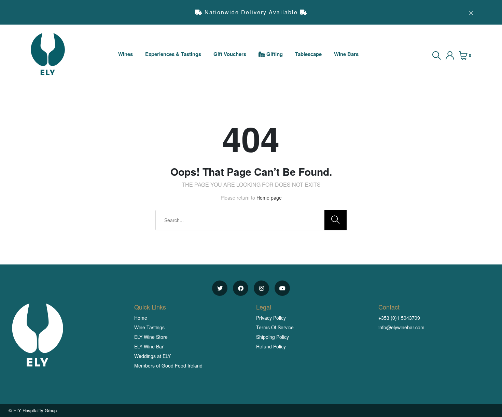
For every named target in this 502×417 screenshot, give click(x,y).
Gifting (274, 54)
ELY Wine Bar (149, 346)
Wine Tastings (149, 327)
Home (140, 317)
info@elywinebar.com (401, 327)
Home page (269, 197)
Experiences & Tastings (173, 54)
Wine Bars (346, 54)
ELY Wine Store (151, 336)
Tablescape (308, 54)
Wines (125, 54)
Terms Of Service (275, 327)
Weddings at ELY (152, 356)
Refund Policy (271, 346)
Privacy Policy (271, 317)
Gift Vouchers (229, 54)
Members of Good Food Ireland (168, 365)
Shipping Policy (272, 336)
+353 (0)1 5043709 (399, 317)
